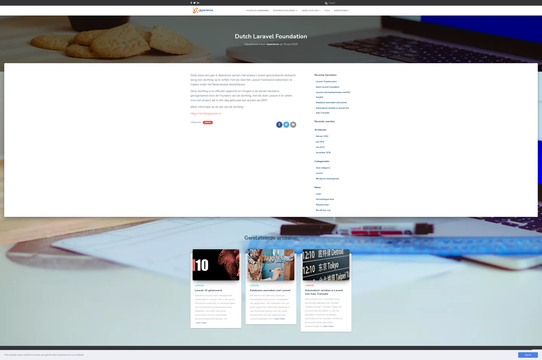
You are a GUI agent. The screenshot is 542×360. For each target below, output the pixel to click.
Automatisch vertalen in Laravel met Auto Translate (324, 292)
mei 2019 (320, 147)
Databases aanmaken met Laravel (331, 102)
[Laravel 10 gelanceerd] (216, 265)
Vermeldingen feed (325, 199)
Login (318, 194)
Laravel (208, 122)
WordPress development (284, 11)
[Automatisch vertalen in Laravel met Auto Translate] (326, 265)
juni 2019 (320, 142)
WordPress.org (323, 210)
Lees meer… (201, 322)
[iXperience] (202, 10)
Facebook (191, 3)
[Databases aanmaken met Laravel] (271, 265)
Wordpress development (327, 179)
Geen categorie (323, 168)
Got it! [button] (528, 355)
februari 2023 (322, 136)
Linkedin (198, 3)
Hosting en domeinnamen (258, 11)
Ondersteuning (341, 11)
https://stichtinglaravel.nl (206, 113)
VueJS (327, 11)
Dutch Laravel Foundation (327, 87)
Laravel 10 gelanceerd (326, 81)
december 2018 (323, 152)
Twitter (194, 3)
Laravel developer (310, 11)
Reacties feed (322, 205)
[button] (85, 355)
